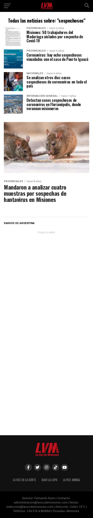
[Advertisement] (46, 281)
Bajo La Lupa (49, 480)
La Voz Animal (71, 480)
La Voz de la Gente (24, 480)
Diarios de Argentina (19, 223)
